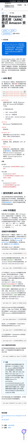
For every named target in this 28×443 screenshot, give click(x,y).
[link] (12, 13)
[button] (5, 39)
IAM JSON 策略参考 (13, 244)
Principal (18, 240)
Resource (12, 238)
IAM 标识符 (11, 425)
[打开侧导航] (2, 9)
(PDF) (6, 53)
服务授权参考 (8, 202)
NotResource (20, 238)
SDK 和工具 (4, 419)
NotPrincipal (5, 242)
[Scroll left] (16, 5)
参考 (9, 427)
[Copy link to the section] (2, 78)
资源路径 (8, 151)
